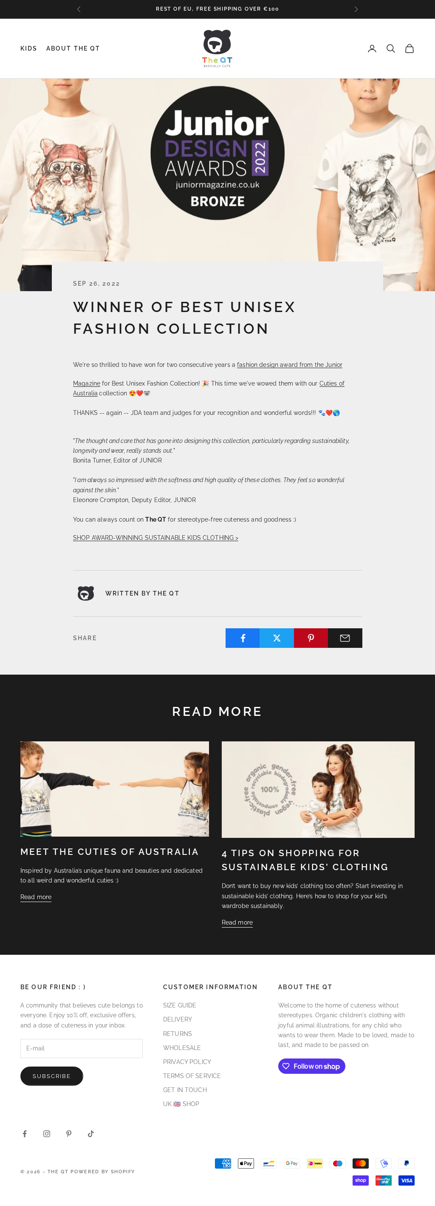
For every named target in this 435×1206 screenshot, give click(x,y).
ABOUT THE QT (73, 48)
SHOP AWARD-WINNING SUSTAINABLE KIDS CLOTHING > (155, 537)
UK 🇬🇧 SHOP (181, 1104)
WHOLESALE (182, 1047)
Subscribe (52, 1076)
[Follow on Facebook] (24, 1133)
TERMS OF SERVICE (192, 1076)
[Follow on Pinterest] (69, 1133)
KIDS (29, 48)
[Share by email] (345, 638)
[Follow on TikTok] (91, 1133)
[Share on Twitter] (277, 638)
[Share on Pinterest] (311, 638)
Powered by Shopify (103, 1172)
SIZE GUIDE (179, 1005)
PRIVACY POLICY (187, 1061)
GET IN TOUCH (185, 1090)
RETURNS (177, 1033)
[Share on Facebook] (243, 638)
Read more (35, 897)
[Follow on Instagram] (46, 1133)
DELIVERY (177, 1019)
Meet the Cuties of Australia (109, 852)
